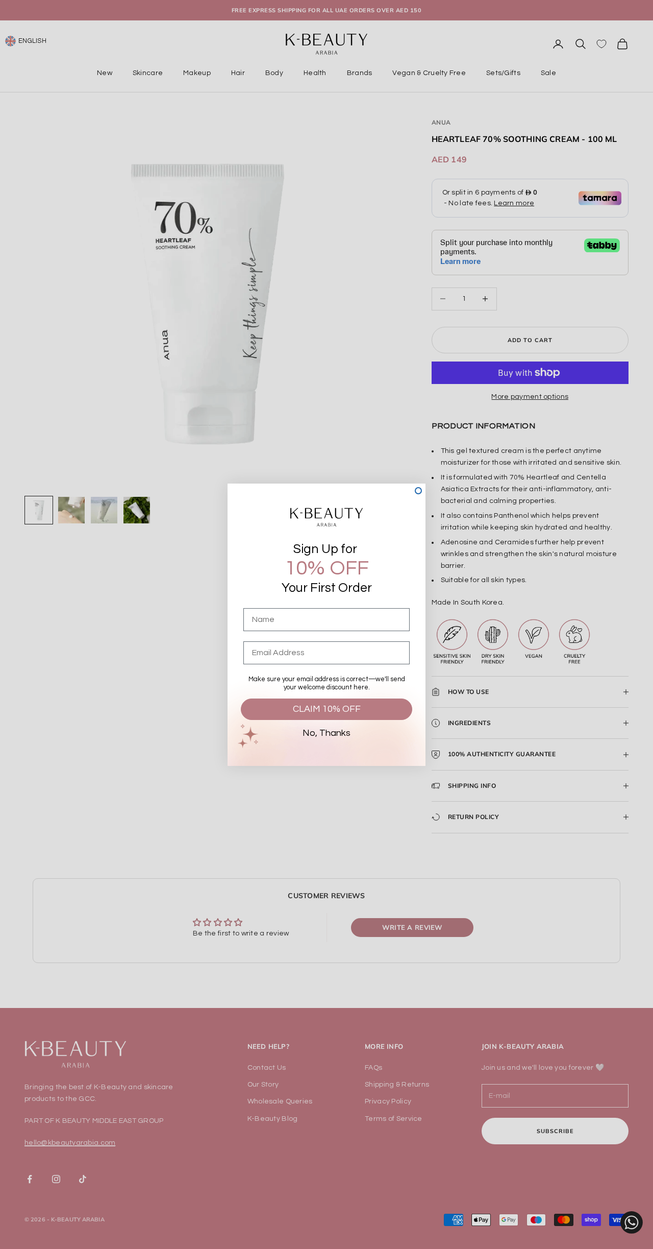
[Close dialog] (418, 491)
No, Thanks (326, 733)
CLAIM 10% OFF (327, 709)
